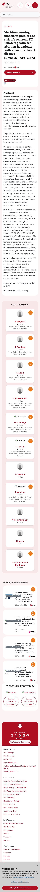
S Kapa (20, 372)
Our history (7, 759)
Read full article (13, 72)
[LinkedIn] (24, 735)
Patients (6, 856)
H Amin (20, 541)
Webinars (7, 837)
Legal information (9, 763)
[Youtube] (27, 735)
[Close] (37, 865)
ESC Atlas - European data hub (14, 791)
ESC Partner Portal (10, 808)
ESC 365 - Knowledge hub (13, 784)
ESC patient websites (11, 814)
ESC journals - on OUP (11, 794)
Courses (6, 840)
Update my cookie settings (20, 882)
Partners (6, 859)
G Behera (20, 474)
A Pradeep (20, 347)
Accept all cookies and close (20, 888)
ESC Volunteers (9, 804)
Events (6, 834)
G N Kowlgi (20, 422)
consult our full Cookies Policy (23, 877)
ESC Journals (8, 830)
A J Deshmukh (20, 398)
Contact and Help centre (20, 742)
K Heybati (20, 321)
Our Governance (9, 756)
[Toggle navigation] (35, 5)
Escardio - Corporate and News (15, 781)
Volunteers (7, 853)
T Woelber (20, 492)
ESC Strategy (8, 753)
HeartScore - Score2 (11, 801)
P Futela (20, 446)
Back (9, 26)
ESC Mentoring (8, 798)
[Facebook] (20, 735)
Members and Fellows (11, 849)
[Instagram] (12, 735)
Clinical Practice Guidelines (13, 823)
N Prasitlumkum (20, 519)
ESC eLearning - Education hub (14, 788)
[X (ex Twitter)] (16, 735)
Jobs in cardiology (9, 811)
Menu (9, 14)
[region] (20, 877)
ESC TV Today (9, 827)
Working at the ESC (10, 772)
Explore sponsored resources (11, 701)
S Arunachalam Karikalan (20, 563)
